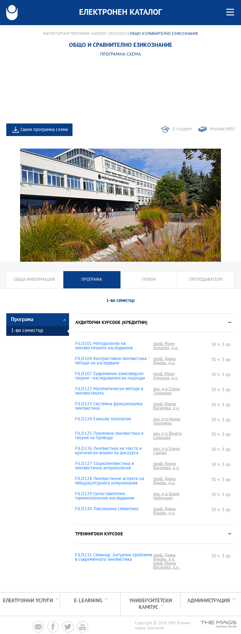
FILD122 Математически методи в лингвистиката (109, 391)
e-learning (88, 601)
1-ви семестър (27, 331)
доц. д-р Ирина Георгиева (166, 421)
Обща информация (34, 279)
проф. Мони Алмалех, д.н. (165, 346)
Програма (91, 279)
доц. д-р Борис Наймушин (166, 496)
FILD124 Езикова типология (103, 419)
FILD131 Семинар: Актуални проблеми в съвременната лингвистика (113, 557)
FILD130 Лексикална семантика (106, 509)
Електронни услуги (28, 601)
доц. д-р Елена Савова (166, 451)
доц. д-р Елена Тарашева (166, 391)
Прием (149, 279)
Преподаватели (205, 279)
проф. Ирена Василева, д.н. (166, 406)
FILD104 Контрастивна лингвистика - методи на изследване (112, 361)
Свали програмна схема (44, 130)
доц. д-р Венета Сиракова (167, 436)
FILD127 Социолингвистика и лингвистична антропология (104, 466)
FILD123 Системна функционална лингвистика (108, 406)
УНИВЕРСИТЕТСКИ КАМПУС (150, 604)
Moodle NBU (222, 129)
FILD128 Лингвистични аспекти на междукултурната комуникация (109, 481)
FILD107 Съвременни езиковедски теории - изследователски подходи (110, 376)
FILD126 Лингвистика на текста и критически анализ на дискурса (108, 451)
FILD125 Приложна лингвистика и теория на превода (109, 436)
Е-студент (182, 129)
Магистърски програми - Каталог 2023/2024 (85, 33)
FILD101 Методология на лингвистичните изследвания (104, 346)
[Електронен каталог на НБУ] (12, 12)
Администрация (208, 601)
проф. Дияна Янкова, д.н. (164, 361)
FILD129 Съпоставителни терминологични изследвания (104, 496)
